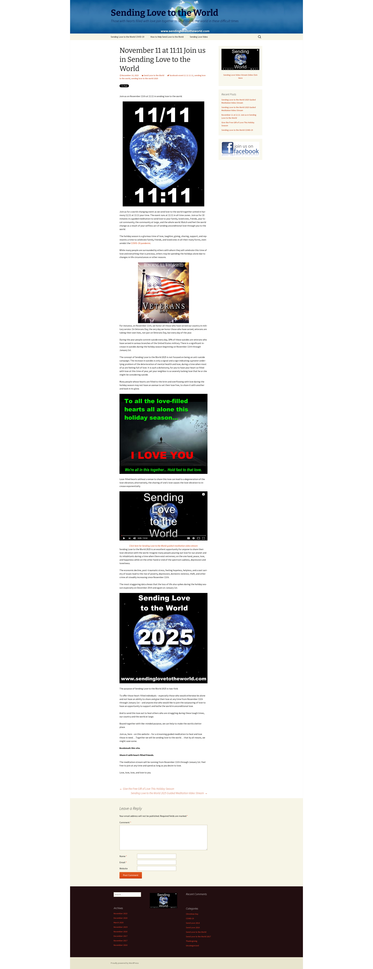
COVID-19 (190, 918)
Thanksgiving (191, 941)
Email (123, 862)
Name (123, 856)
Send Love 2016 (193, 927)
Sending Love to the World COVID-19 (127, 36)
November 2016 (120, 945)
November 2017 (120, 940)
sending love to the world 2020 (144, 78)
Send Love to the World (154, 75)
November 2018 (120, 931)
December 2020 (120, 918)
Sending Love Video (199, 36)
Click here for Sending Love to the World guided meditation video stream (163, 545)
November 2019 (120, 927)
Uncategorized (192, 945)
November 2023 (120, 913)
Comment (125, 822)
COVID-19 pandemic (141, 243)
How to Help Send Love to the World (167, 36)
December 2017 (120, 936)
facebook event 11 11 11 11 (181, 75)
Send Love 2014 (193, 923)
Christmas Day (192, 914)
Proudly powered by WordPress (125, 963)
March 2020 (118, 922)
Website (123, 868)
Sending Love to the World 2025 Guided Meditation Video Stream (169, 793)
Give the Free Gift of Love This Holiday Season (146, 788)
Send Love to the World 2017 (198, 936)
